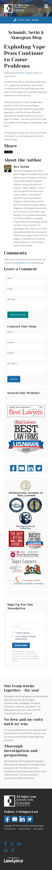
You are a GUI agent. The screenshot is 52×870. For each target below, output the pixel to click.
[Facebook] (12, 850)
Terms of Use (10, 829)
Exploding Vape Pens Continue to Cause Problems (24, 56)
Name (10, 278)
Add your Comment (27, 263)
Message (11, 299)
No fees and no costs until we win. (23, 721)
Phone (11, 342)
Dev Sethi (19, 73)
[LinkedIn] (6, 850)
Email (9, 289)
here (36, 119)
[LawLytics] (14, 860)
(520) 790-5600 (28, 20)
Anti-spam (38, 829)
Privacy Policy (25, 829)
